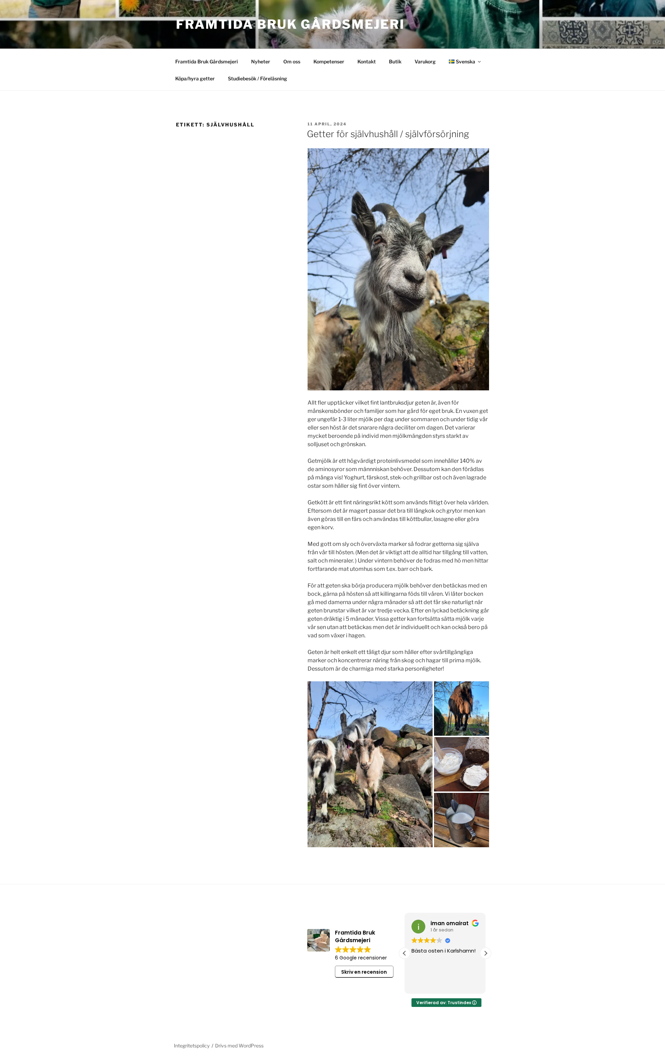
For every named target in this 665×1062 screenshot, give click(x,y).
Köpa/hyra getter (195, 78)
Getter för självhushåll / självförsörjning (388, 134)
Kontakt (366, 61)
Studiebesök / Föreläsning (257, 78)
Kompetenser (328, 61)
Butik (395, 61)
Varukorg (425, 61)
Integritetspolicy (192, 1045)
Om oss (291, 61)
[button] (485, 953)
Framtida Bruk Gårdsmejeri (290, 24)
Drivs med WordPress (239, 1045)
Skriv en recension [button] (364, 971)
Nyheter (260, 61)
